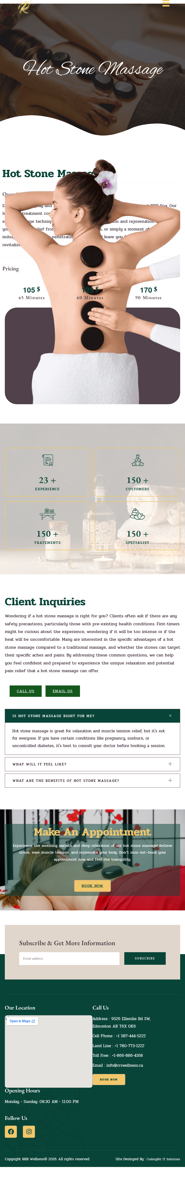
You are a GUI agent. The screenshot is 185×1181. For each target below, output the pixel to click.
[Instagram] (29, 1132)
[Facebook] (11, 1132)
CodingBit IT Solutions (163, 1159)
